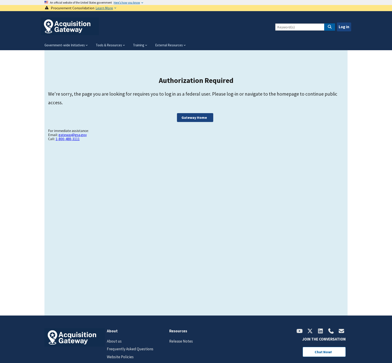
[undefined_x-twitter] (310, 331)
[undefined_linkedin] (320, 331)
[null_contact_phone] (331, 331)
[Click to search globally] (329, 27)
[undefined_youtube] (299, 331)
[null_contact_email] (341, 331)
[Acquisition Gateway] (70, 33)
